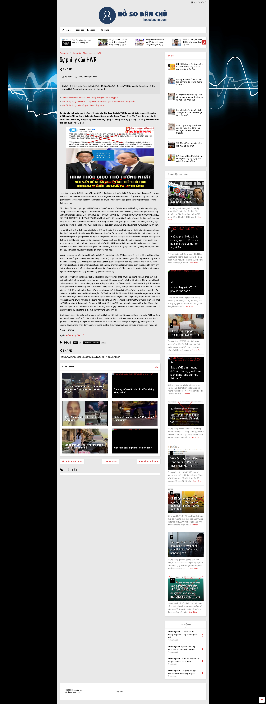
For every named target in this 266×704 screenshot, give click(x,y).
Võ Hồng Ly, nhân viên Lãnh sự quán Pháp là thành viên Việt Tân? (183, 462)
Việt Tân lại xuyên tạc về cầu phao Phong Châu (81, 41)
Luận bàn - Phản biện (85, 30)
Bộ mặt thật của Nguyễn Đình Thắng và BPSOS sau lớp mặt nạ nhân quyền (189, 112)
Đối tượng (104, 30)
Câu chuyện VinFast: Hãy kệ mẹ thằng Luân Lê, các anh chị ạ (83, 446)
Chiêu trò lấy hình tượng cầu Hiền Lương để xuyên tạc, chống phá (90, 97)
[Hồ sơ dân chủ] (133, 23)
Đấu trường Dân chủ (75, 335)
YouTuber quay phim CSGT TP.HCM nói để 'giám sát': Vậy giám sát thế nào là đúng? (84, 389)
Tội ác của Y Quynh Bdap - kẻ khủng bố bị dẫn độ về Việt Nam (192, 42)
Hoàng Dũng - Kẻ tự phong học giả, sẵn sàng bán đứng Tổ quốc (184, 198)
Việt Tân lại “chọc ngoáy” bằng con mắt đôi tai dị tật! (185, 418)
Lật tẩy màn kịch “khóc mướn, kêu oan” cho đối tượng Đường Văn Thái (189, 82)
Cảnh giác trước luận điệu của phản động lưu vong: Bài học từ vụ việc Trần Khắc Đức (189, 97)
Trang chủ (64, 53)
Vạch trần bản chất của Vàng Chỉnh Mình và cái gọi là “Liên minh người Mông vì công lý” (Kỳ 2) (118, 41)
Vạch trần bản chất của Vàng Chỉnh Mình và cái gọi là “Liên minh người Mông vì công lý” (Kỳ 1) (155, 41)
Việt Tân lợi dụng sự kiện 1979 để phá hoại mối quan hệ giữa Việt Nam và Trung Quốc (98, 101)
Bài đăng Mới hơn (72, 461)
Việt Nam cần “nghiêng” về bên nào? (133, 447)
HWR (99, 53)
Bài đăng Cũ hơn (148, 461)
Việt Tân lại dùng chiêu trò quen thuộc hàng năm (83, 105)
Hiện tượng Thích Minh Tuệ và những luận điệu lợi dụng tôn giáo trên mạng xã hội (189, 158)
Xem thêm (194, 263)
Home (68, 30)
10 (172, 580)
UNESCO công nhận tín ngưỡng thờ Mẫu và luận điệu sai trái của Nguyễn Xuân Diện (189, 66)
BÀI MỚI (171, 55)
